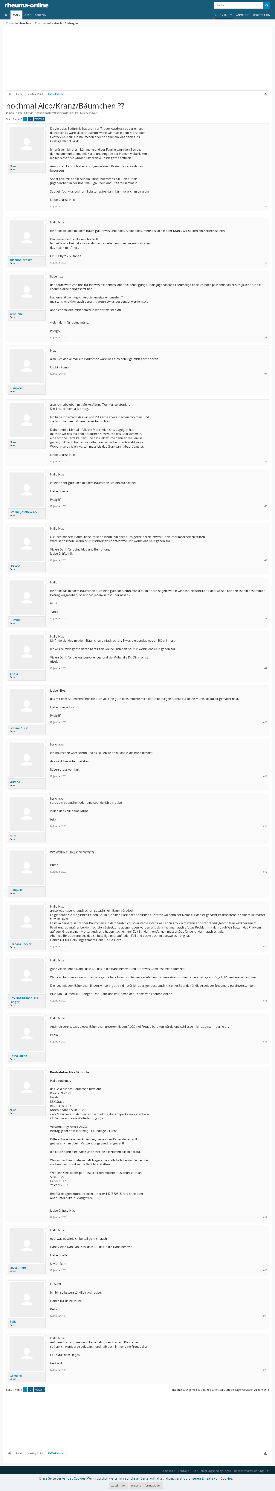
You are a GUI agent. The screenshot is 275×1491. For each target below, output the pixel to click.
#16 (265, 1041)
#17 (265, 1217)
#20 (265, 1370)
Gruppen (40, 15)
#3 (265, 337)
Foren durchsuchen (18, 23)
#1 (265, 206)
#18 (265, 1270)
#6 (265, 506)
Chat (27, 15)
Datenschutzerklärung (249, 1471)
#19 (265, 1316)
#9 (265, 668)
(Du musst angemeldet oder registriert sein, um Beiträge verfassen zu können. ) (220, 1389)
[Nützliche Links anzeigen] (265, 94)
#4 (265, 374)
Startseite (168, 1471)
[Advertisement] (137, 61)
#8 (265, 618)
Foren (16, 15)
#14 (265, 946)
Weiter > (39, 119)
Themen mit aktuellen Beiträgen (56, 23)
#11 (265, 776)
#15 (265, 1000)
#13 (265, 871)
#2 (265, 262)
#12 (265, 826)
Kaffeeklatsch (43, 112)
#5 (265, 461)
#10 (265, 722)
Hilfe (195, 1471)
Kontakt (183, 1471)
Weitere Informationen (146, 1485)
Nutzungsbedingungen (216, 1471)
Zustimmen (118, 1485)
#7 (265, 560)
